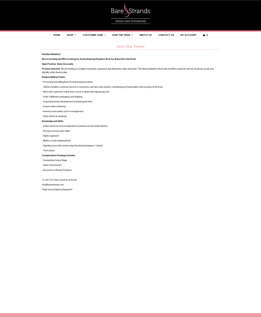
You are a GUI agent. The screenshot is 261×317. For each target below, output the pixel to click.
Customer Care (93, 35)
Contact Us (166, 35)
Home (56, 35)
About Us (145, 35)
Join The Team (121, 35)
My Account (188, 35)
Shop (70, 35)
